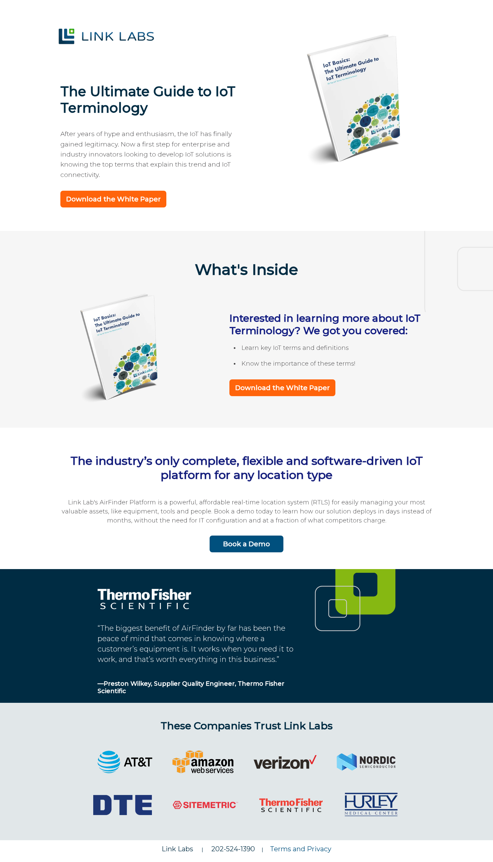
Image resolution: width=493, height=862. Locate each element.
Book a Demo (246, 544)
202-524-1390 (233, 849)
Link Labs (182, 849)
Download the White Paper (113, 199)
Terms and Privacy (300, 849)
